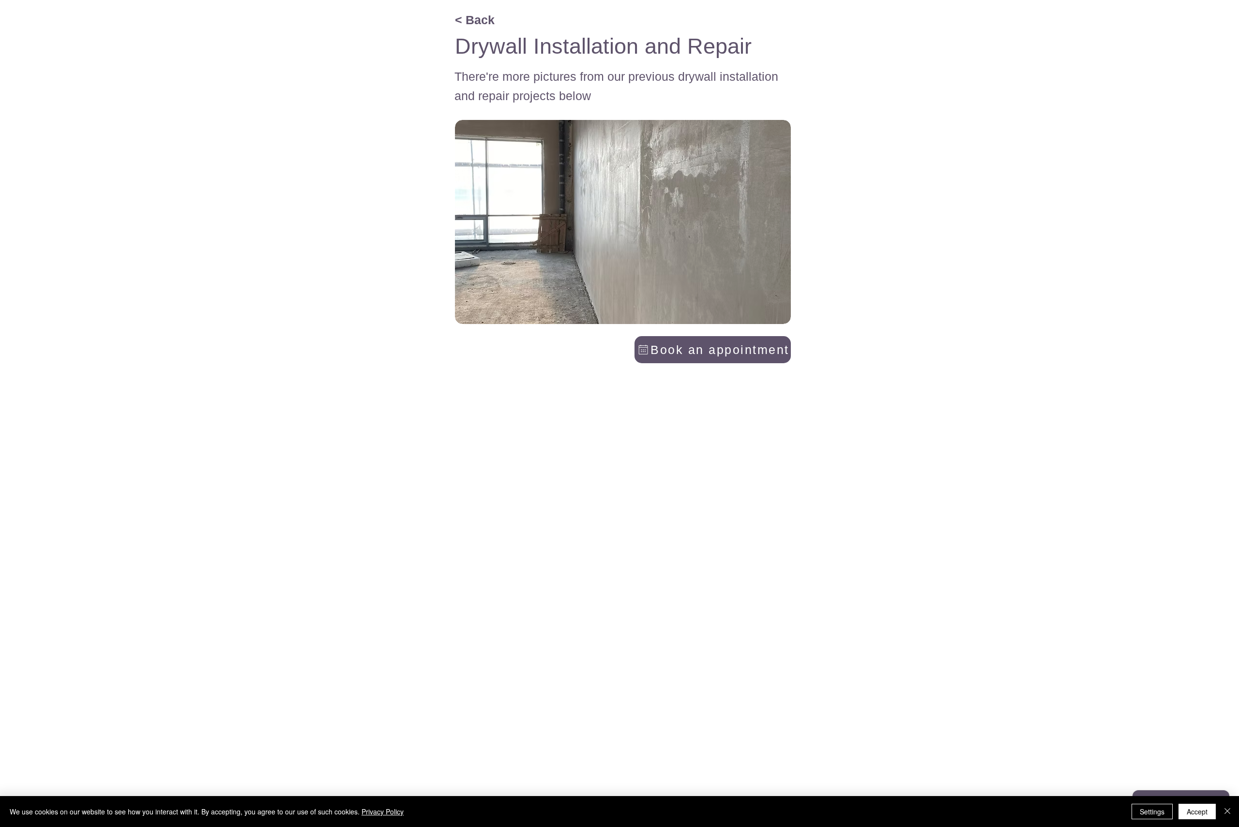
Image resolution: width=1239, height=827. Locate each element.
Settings (1152, 811)
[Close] (1227, 811)
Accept (1197, 811)
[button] (623, 222)
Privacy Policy (383, 811)
